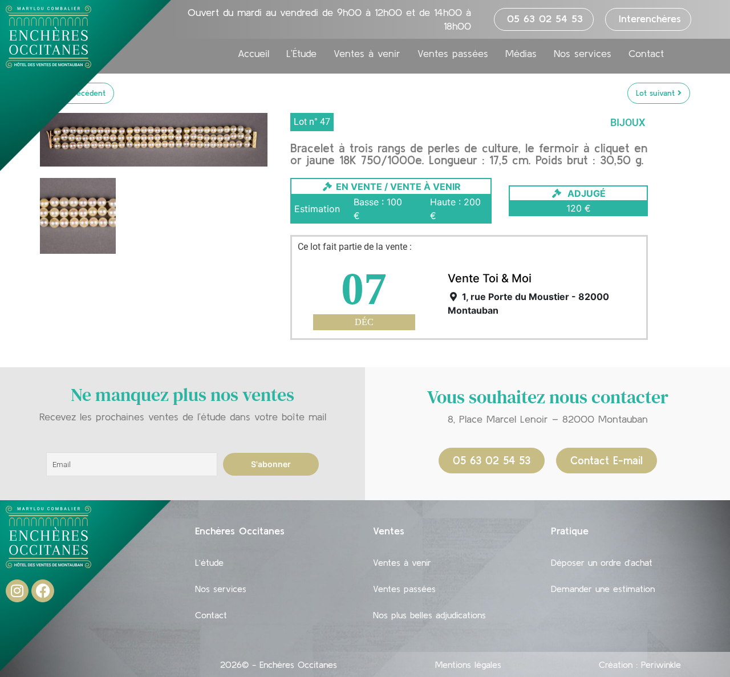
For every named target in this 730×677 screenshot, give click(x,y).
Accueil (253, 53)
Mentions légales (468, 664)
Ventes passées (452, 53)
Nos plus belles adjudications (429, 615)
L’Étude (301, 53)
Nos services (582, 53)
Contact (646, 53)
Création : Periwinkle (640, 664)
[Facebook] (42, 590)
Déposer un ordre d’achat (601, 562)
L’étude (209, 562)
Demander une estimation (603, 588)
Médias (521, 53)
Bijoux (627, 122)
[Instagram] (17, 590)
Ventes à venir (367, 53)
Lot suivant (657, 93)
